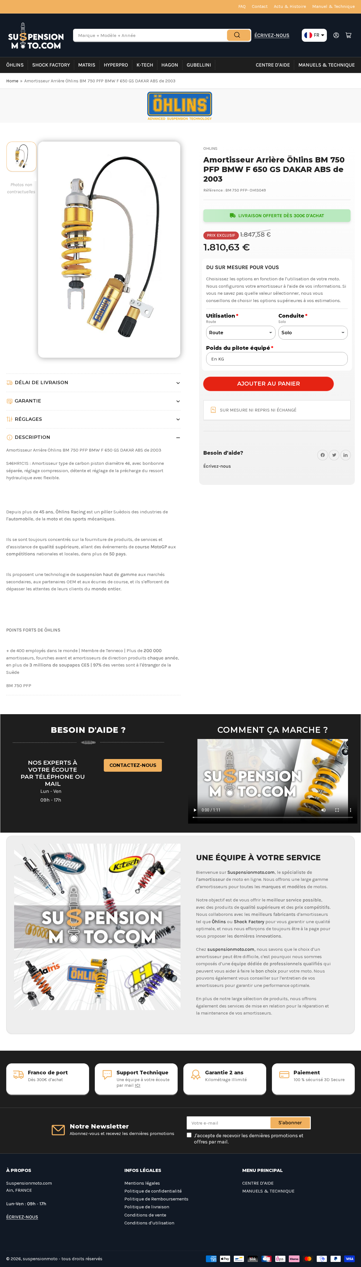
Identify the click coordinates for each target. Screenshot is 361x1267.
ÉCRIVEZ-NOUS (271, 35)
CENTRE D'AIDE (273, 65)
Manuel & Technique (333, 6)
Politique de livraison (146, 1206)
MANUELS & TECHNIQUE (326, 65)
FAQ (242, 6)
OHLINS (210, 148)
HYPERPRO (116, 65)
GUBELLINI (199, 65)
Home (12, 80)
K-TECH (145, 65)
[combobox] (162, 35)
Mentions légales (142, 1183)
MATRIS (86, 65)
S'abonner (290, 1122)
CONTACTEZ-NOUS (132, 765)
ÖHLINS (15, 65)
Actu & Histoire (290, 6)
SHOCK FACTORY (51, 65)
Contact (260, 6)
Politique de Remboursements (156, 1199)
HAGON (169, 65)
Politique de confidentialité (153, 1191)
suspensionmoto (40, 1258)
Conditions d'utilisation (149, 1223)
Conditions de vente (145, 1215)
